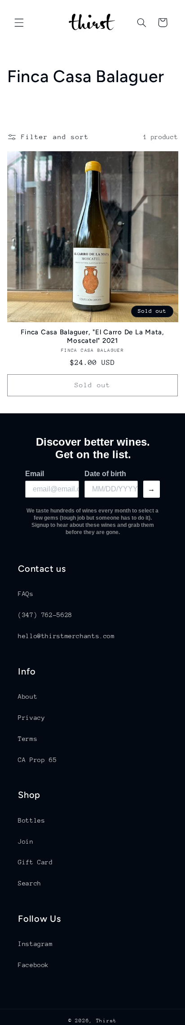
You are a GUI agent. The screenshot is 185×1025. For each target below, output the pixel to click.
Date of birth (105, 473)
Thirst (106, 1021)
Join (26, 841)
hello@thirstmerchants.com (66, 636)
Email (34, 473)
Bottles (31, 820)
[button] (19, 22)
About (27, 696)
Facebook (33, 964)
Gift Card (35, 862)
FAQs (26, 593)
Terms (27, 738)
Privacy (31, 717)
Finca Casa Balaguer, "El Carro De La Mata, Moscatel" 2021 (92, 336)
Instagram (35, 943)
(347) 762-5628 (45, 614)
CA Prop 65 (37, 759)
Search (29, 883)
